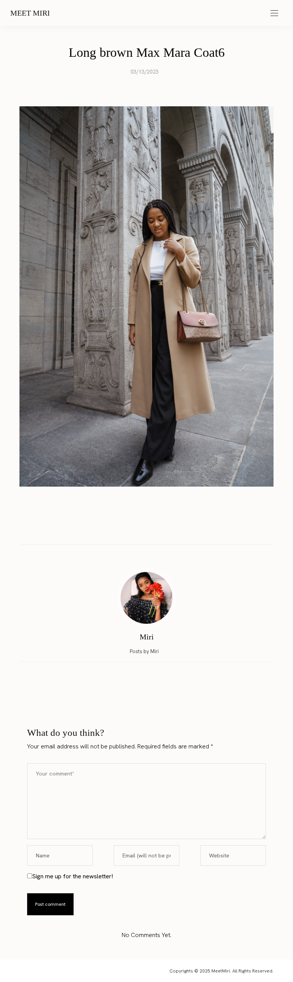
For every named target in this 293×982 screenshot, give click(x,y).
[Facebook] (124, 528)
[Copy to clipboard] (168, 528)
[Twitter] (139, 528)
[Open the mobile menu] (274, 13)
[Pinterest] (153, 528)
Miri (147, 637)
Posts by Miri (145, 651)
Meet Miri (30, 13)
